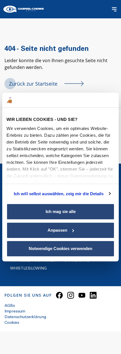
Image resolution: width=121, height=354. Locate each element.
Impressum (15, 312)
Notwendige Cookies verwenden (60, 248)
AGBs (10, 306)
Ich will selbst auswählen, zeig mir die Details (59, 193)
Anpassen (57, 230)
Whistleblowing (28, 269)
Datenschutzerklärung (25, 317)
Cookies (12, 323)
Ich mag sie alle (61, 211)
